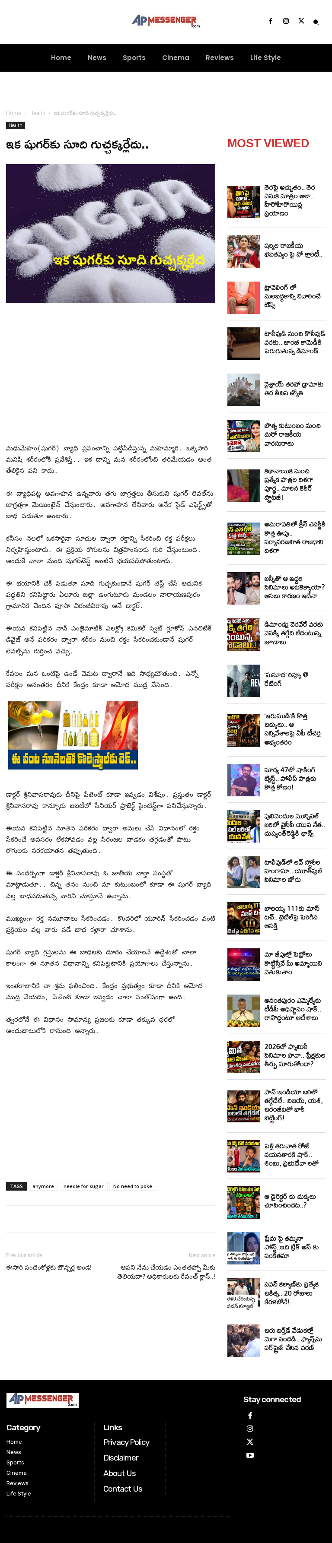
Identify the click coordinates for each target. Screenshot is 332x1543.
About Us (119, 1473)
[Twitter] (301, 22)
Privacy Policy (126, 1442)
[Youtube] (250, 1456)
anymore (43, 1186)
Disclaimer (120, 1458)
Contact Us (122, 1489)
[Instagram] (285, 22)
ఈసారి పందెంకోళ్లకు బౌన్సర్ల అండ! (49, 1267)
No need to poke (132, 1186)
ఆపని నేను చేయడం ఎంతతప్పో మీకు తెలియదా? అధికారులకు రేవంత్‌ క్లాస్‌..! (166, 1272)
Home (13, 113)
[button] (316, 22)
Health (37, 113)
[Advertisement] (110, 374)
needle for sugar (84, 1186)
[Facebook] (270, 22)
